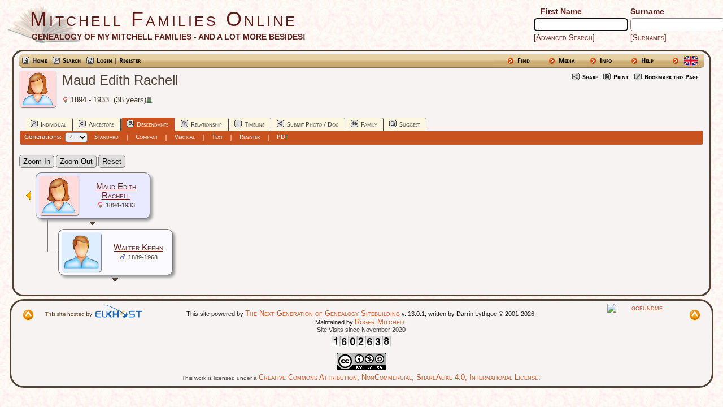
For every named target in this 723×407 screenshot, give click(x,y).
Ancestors (101, 124)
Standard (106, 136)
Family (369, 124)
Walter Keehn (138, 247)
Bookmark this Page (671, 76)
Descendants (152, 124)
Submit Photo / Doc (312, 124)
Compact (147, 136)
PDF (283, 136)
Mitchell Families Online (163, 19)
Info (606, 60)
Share (590, 76)
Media (567, 60)
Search (72, 60)
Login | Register (119, 60)
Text (217, 136)
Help (647, 60)
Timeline (254, 124)
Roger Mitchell (380, 322)
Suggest (409, 124)
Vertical (185, 136)
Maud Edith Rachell (116, 191)
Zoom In (36, 161)
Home (39, 60)
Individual (53, 124)
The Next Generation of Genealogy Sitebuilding (322, 313)
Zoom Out (76, 161)
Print (621, 76)
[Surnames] (648, 37)
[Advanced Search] (564, 37)
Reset (111, 161)
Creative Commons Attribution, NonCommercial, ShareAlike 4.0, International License (398, 377)
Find (523, 60)
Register (249, 136)
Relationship (206, 124)
